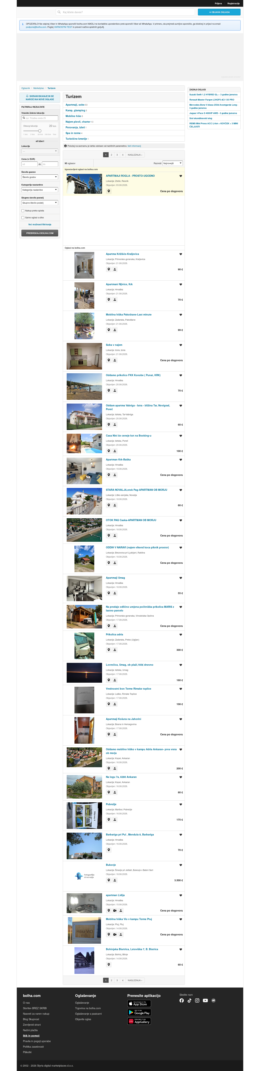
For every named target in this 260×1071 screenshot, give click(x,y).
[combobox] (125, 12)
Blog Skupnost (31, 1019)
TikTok (189, 1000)
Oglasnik (25, 88)
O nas (26, 1002)
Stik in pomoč (31, 1035)
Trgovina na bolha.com (88, 1008)
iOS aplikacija (139, 1003)
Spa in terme (73, 133)
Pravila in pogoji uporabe (37, 1041)
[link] (106, 154)
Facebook (182, 1000)
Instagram (197, 1000)
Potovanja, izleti (75, 127)
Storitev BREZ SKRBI (35, 1008)
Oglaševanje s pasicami (88, 1013)
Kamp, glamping (75, 110)
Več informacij (134, 145)
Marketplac (38, 88)
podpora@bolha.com (36, 26)
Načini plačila (30, 1030)
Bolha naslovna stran (35, 12)
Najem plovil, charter (78, 121)
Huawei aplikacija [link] (139, 1021)
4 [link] (122, 154)
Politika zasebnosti (33, 1046)
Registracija (233, 3)
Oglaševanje (82, 1002)
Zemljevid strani (32, 1024)
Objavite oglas (83, 1019)
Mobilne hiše (73, 116)
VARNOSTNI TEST (63, 26)
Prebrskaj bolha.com (39, 233)
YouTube (205, 1000)
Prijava (218, 3)
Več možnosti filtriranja (39, 224)
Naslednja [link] (135, 154)
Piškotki (27, 1052)
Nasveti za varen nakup (36, 1013)
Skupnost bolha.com (213, 1000)
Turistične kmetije (76, 138)
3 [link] (117, 154)
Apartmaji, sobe (75, 104)
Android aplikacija (139, 1012)
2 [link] (111, 154)
